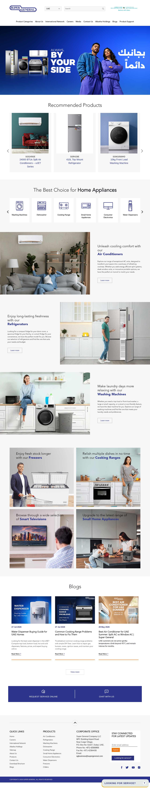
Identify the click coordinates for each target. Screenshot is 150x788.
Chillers (46, 767)
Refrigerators (48, 740)
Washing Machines (50, 743)
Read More (15, 654)
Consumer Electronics (51, 757)
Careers (70, 21)
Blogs (114, 21)
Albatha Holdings (102, 21)
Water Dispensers (50, 760)
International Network (54, 21)
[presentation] (8, 151)
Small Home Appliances (52, 753)
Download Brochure (17, 764)
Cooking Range (49, 750)
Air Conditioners (49, 736)
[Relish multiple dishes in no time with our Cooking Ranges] (108, 477)
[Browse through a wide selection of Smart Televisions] (42, 539)
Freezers (46, 764)
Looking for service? (122, 758)
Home (12, 736)
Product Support (127, 21)
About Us (39, 21)
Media (78, 21)
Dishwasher (47, 747)
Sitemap (13, 750)
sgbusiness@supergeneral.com (89, 756)
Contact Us (88, 21)
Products (13, 757)
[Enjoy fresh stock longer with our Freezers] (42, 477)
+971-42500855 (92, 748)
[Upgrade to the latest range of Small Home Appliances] (108, 539)
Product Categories (24, 21)
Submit (115, 750)
